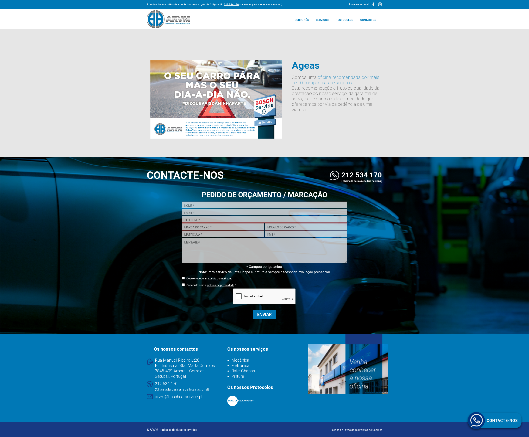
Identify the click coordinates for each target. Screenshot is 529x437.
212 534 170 (231, 4)
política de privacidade (220, 285)
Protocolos (344, 19)
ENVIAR (264, 314)
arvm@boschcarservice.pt (179, 396)
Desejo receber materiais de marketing (209, 278)
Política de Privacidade (344, 429)
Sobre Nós (302, 19)
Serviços (322, 19)
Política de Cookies (370, 429)
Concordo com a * (211, 285)
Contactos (368, 19)
